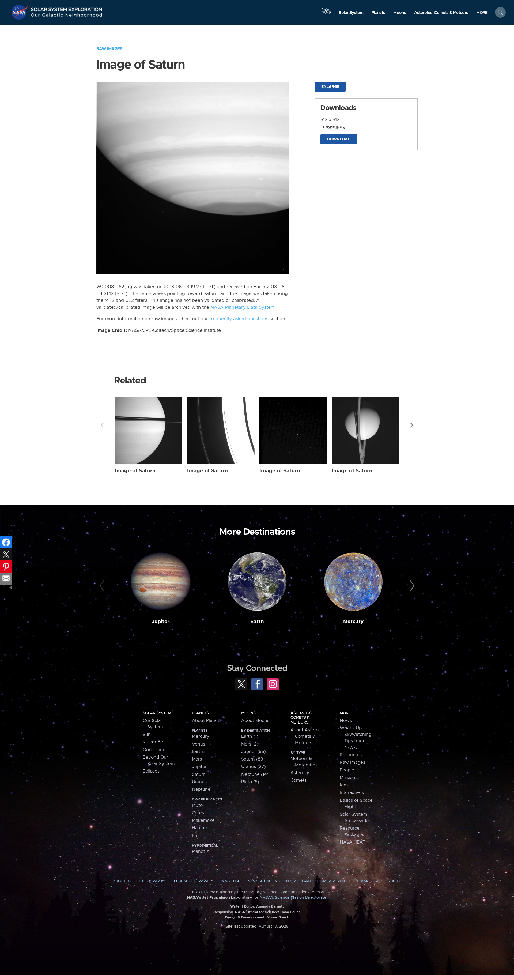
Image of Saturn (135, 470)
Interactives (352, 792)
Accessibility (388, 881)
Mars (197, 759)
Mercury (353, 621)
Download (339, 139)
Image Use (230, 881)
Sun (147, 734)
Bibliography (151, 881)
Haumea (200, 828)
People (347, 770)
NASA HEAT (352, 842)
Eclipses (151, 771)
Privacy (205, 881)
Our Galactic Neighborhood (67, 16)
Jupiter (160, 621)
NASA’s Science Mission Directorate (293, 897)
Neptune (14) (255, 774)
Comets (298, 780)
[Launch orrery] (326, 14)
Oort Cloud (154, 750)
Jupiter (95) (253, 752)
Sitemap (360, 881)
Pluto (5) (250, 782)
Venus (198, 744)
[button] (482, 13)
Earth (257, 621)
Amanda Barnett (270, 906)
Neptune (201, 789)
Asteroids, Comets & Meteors (301, 717)
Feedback (181, 881)
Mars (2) (249, 744)
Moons (248, 713)
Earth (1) (249, 736)
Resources (351, 755)
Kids (344, 785)
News (346, 720)
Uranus (199, 782)
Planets (200, 713)
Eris (195, 836)
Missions (348, 778)
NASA (20, 12)
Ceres (198, 813)
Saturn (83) (253, 759)
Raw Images (109, 49)
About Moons (255, 720)
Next (412, 425)
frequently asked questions (238, 319)
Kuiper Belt (154, 742)
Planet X (200, 851)
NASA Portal (333, 881)
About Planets (206, 720)
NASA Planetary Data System (242, 307)
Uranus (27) (253, 767)
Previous (102, 425)
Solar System (157, 713)
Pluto (197, 805)
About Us (122, 881)
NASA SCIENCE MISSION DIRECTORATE (280, 881)
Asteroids (300, 773)
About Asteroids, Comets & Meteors (308, 736)
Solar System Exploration (67, 8)
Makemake (203, 820)
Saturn (199, 774)
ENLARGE (330, 87)
